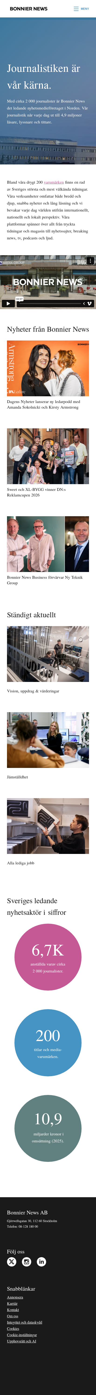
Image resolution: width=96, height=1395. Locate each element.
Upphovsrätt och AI (21, 1341)
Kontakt (13, 1309)
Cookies (13, 1328)
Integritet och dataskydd (24, 1322)
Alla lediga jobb (20, 863)
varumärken (54, 182)
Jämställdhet (17, 777)
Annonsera (15, 1297)
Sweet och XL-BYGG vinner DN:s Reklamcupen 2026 (36, 492)
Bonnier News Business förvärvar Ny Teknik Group (45, 579)
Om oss (12, 1315)
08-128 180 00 (28, 1226)
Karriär (12, 1303)
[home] (27, 8)
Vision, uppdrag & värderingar (33, 691)
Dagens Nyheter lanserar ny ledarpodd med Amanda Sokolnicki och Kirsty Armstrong (43, 404)
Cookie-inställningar (22, 1334)
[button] (81, 9)
